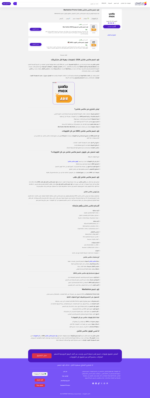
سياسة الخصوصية (65, 385)
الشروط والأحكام (65, 380)
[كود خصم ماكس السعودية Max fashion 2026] (94, 28)
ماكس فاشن (92, 261)
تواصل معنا (65, 376)
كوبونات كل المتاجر (126, 3)
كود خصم (116, 3)
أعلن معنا (5, 3)
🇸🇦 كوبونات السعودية (40, 374)
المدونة (110, 3)
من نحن (65, 371)
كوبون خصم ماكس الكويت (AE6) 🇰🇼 (78, 42)
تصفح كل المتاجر (112, 35)
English (104, 3)
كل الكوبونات (36, 336)
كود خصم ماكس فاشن (51, 336)
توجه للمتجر (111, 26)
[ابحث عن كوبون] (15, 3)
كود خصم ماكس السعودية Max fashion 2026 (75, 27)
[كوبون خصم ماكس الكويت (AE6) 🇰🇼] (94, 43)
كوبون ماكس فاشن (73, 161)
